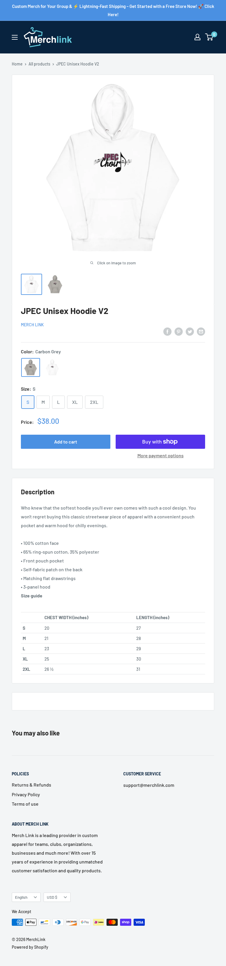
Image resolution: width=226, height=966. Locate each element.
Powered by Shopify (30, 947)
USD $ (52, 897)
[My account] (197, 37)
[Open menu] (15, 37)
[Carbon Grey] (30, 367)
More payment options (160, 455)
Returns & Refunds (31, 784)
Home (17, 63)
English (21, 897)
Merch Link (32, 324)
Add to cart (65, 441)
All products (39, 63)
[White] (52, 367)
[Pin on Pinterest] (179, 331)
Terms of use (25, 804)
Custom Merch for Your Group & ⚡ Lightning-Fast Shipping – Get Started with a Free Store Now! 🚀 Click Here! (113, 10)
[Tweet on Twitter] (190, 331)
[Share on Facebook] (167, 331)
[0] (209, 37)
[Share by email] (201, 331)
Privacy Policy (26, 794)
